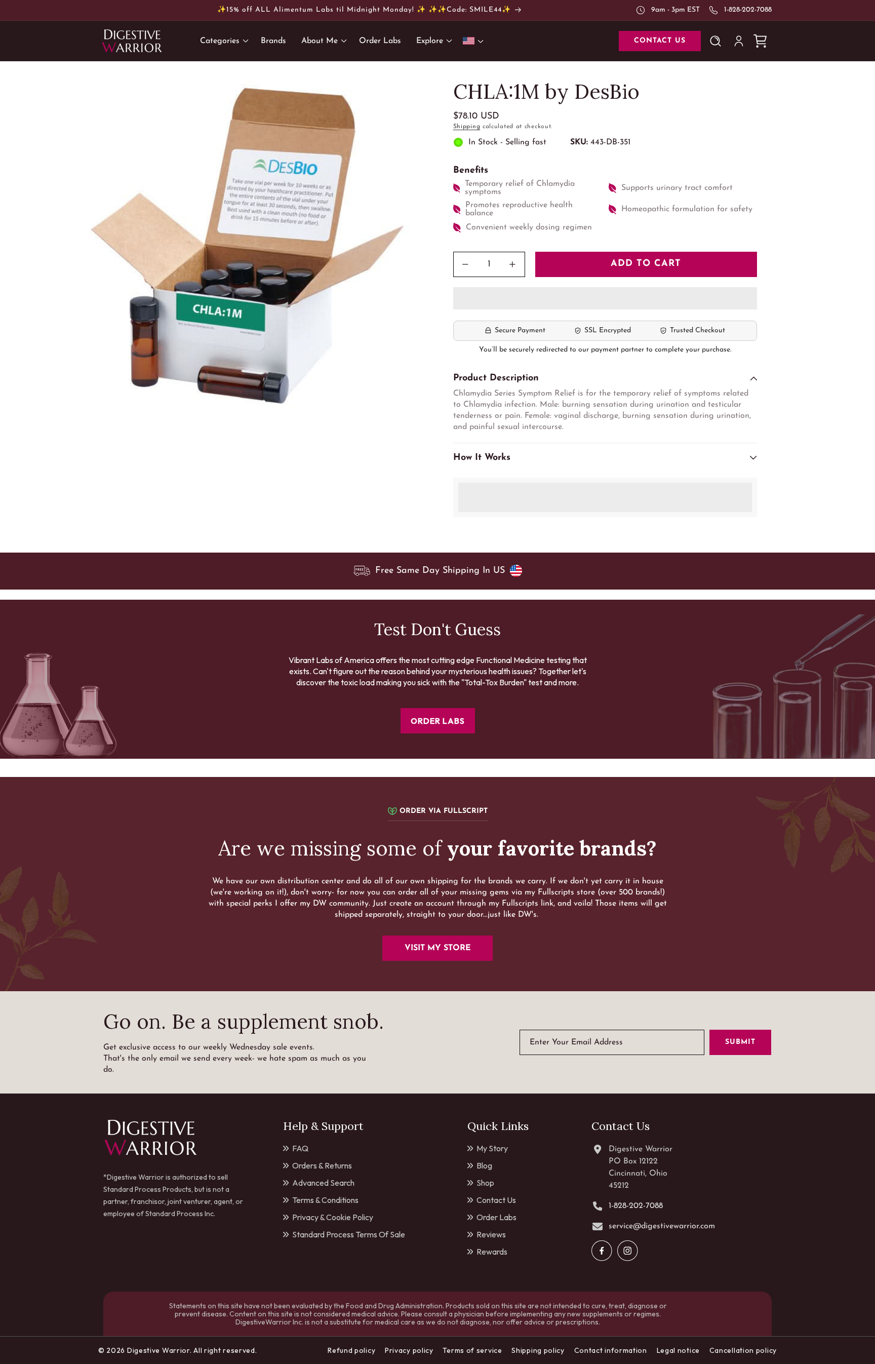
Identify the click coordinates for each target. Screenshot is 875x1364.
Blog (484, 1165)
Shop (485, 1183)
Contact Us (496, 1200)
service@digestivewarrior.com (662, 1226)
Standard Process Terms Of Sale (348, 1234)
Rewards (491, 1251)
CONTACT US (660, 41)
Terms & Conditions (325, 1200)
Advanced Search (323, 1183)
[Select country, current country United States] (475, 41)
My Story (492, 1148)
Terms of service (472, 1350)
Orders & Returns (322, 1165)
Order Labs (496, 1217)
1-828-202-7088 (748, 10)
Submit (740, 1042)
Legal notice (678, 1350)
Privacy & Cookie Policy (332, 1217)
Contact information (610, 1350)
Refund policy (351, 1350)
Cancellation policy (743, 1350)
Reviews (491, 1234)
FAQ (300, 1148)
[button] (605, 298)
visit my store (438, 948)
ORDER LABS (438, 721)
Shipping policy (538, 1350)
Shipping (467, 127)
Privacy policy (409, 1350)
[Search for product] (717, 41)
